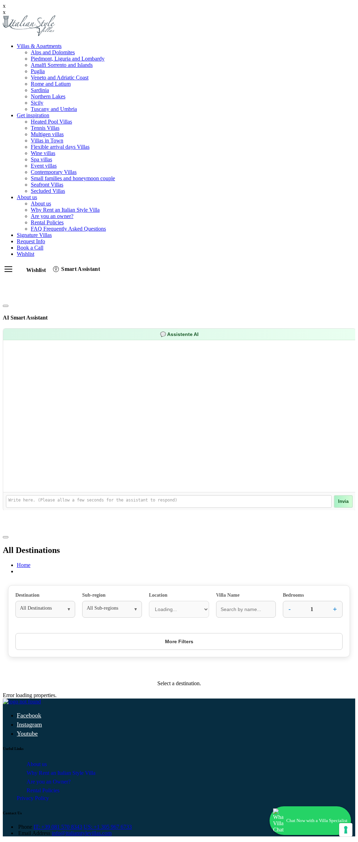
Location (158, 595)
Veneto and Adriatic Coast (59, 77)
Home (23, 565)
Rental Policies (47, 222)
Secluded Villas (48, 191)
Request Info (31, 241)
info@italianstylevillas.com (82, 833)
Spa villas (41, 159)
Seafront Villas (47, 185)
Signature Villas (34, 235)
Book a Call (30, 248)
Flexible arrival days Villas (60, 147)
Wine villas (43, 153)
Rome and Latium (51, 84)
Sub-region (94, 595)
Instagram (29, 724)
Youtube (27, 733)
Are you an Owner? (49, 782)
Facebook (29, 715)
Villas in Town (47, 140)
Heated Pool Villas (51, 122)
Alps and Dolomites (53, 52)
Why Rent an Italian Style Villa (65, 210)
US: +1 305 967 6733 (108, 827)
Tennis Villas (45, 128)
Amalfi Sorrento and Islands (62, 65)
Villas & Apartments (39, 46)
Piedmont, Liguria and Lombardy (68, 59)
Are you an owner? (52, 216)
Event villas (44, 166)
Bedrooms (293, 595)
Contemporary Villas (54, 172)
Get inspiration (33, 115)
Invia (343, 501)
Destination (27, 595)
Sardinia (40, 90)
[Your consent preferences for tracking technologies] (345, 829)
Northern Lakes (48, 96)
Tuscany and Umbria (54, 109)
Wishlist (25, 254)
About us (27, 197)
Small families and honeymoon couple (73, 178)
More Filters (179, 641)
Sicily (37, 103)
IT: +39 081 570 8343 (58, 827)
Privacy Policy (33, 798)
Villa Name (227, 595)
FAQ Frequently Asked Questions (68, 229)
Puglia (38, 71)
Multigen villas (47, 134)
